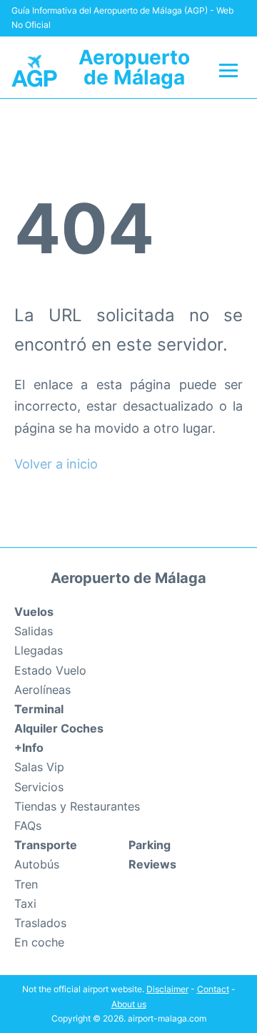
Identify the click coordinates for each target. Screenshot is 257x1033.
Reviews (152, 864)
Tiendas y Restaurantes (77, 806)
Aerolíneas (42, 689)
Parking (149, 845)
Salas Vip (39, 767)
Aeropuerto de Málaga (134, 67)
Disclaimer (167, 989)
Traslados (40, 923)
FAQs (27, 825)
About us (128, 1004)
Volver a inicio (56, 463)
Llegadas (38, 650)
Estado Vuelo (50, 670)
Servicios (39, 787)
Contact (213, 989)
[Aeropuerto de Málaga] (34, 70)
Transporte (45, 845)
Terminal (39, 709)
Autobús (36, 864)
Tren (26, 884)
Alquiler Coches (59, 728)
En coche (39, 942)
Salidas (33, 631)
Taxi (25, 903)
